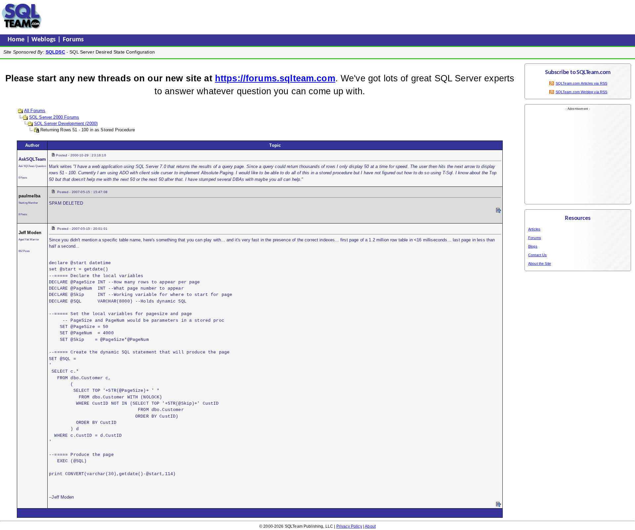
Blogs (532, 246)
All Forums (35, 110)
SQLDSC (55, 52)
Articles (534, 229)
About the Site (539, 263)
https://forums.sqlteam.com (275, 78)
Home (17, 39)
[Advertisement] (169, 16)
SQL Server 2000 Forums (54, 117)
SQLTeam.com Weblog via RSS (582, 92)
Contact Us (537, 255)
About (370, 526)
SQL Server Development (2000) (66, 123)
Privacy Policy (349, 526)
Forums (73, 39)
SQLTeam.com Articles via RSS (581, 83)
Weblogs (44, 39)
